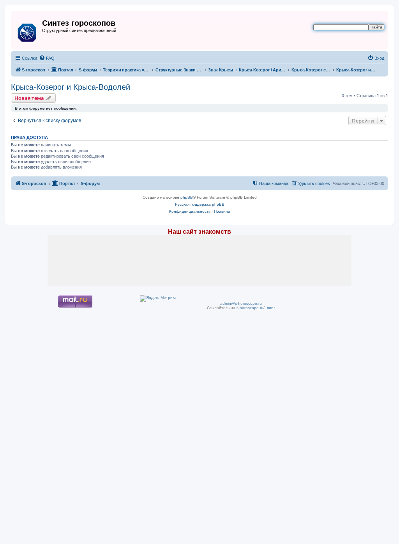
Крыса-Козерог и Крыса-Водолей (70, 87)
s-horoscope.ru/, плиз (256, 308)
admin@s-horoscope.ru (241, 303)
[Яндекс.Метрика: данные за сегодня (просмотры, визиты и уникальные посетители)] (158, 298)
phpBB (186, 197)
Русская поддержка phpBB (199, 204)
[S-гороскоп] (27, 31)
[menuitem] (47, 58)
